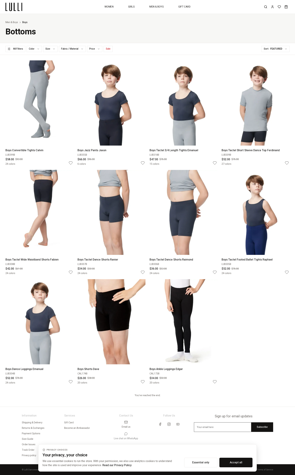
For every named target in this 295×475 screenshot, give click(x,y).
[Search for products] (265, 6)
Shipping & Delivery (32, 422)
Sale (108, 49)
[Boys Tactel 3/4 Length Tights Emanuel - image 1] (183, 103)
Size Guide (27, 439)
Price (92, 49)
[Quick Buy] (67, 140)
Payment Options (31, 433)
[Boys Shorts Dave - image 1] (111, 321)
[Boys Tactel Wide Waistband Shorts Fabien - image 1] (39, 212)
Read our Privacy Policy (117, 465)
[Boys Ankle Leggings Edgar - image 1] (183, 321)
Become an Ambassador (77, 428)
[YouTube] (178, 424)
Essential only (200, 462)
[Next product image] (68, 103)
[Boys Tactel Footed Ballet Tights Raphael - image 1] (256, 212)
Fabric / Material (69, 49)
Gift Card (184, 7)
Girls (131, 7)
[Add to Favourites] (70, 163)
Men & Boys (156, 7)
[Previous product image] (11, 103)
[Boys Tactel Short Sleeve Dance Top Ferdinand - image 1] (256, 103)
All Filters (18, 49)
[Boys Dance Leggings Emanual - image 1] (39, 321)
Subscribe (262, 427)
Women (109, 7)
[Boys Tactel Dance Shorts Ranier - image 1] (111, 212)
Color (31, 49)
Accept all (236, 462)
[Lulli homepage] (13, 7)
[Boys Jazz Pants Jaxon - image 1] (111, 103)
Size (47, 49)
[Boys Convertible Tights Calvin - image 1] (39, 103)
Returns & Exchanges (33, 428)
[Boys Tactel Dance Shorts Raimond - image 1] (183, 212)
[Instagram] (169, 424)
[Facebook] (160, 424)
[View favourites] (279, 6)
